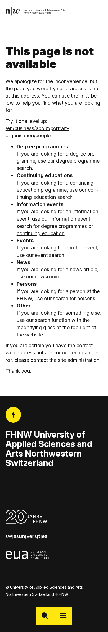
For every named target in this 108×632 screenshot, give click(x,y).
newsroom (47, 276)
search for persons (74, 298)
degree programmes (64, 226)
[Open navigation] (63, 616)
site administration (78, 360)
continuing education (41, 233)
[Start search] (45, 616)
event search (49, 255)
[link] (36, 11)
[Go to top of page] (13, 415)
